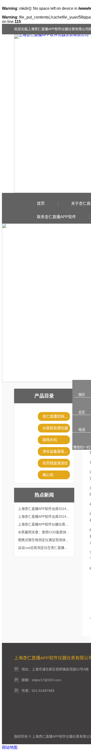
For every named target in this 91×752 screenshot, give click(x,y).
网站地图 (9, 747)
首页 (41, 203)
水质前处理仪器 (55, 428)
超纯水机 (49, 440)
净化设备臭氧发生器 (56, 451)
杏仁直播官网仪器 (56, 416)
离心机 (47, 475)
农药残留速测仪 (55, 463)
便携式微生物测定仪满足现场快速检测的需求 (52, 540)
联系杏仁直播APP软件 (56, 217)
